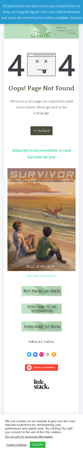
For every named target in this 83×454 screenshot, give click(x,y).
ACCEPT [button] (37, 444)
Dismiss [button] (76, 18)
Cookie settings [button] (16, 445)
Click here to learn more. (41, 275)
